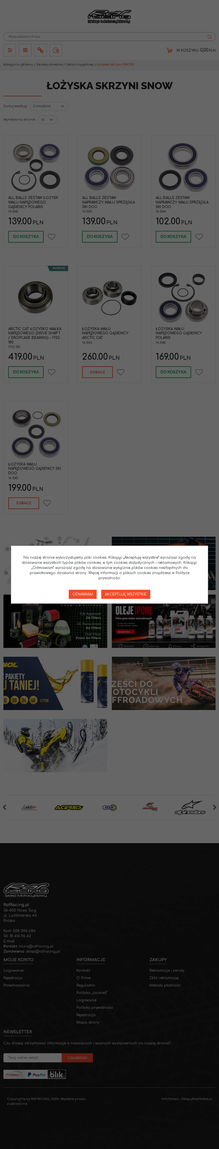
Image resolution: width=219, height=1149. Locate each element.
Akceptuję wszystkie (126, 594)
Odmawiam (82, 594)
